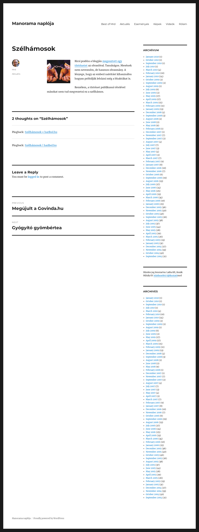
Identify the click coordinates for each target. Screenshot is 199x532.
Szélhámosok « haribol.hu (41, 132)
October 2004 (152, 253)
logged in (33, 176)
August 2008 (152, 119)
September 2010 (154, 63)
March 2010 (151, 70)
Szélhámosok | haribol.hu (41, 145)
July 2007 (150, 145)
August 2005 (152, 220)
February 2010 (153, 73)
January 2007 (152, 164)
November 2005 (154, 210)
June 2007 (151, 148)
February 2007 (153, 161)
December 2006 (154, 168)
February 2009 (153, 106)
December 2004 (153, 246)
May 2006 (151, 191)
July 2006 (150, 184)
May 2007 (150, 151)
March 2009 (152, 102)
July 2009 (150, 89)
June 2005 (151, 227)
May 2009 (151, 96)
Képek (157, 24)
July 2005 (150, 223)
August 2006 (152, 181)
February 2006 (153, 200)
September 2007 (154, 138)
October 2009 (152, 79)
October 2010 (152, 60)
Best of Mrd (108, 24)
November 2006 (154, 171)
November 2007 (154, 135)
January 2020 (152, 56)
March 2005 (152, 236)
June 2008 (151, 122)
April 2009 (151, 99)
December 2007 (153, 132)
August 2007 (152, 142)
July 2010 (150, 66)
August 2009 (152, 86)
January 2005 (152, 243)
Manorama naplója (33, 23)
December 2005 (153, 207)
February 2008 (153, 128)
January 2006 (152, 204)
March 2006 (152, 197)
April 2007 (151, 155)
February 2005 (153, 240)
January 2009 (152, 109)
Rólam (183, 24)
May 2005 (150, 230)
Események (141, 24)
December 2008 (153, 112)
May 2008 (150, 125)
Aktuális (125, 24)
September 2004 (154, 256)
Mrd (14, 69)
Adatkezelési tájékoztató (166, 275)
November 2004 (154, 250)
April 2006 (151, 194)
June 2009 (151, 92)
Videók (170, 24)
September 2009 (154, 83)
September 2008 (154, 115)
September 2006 (154, 178)
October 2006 (152, 174)
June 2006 (151, 187)
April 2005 (151, 233)
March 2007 (152, 158)
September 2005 (154, 217)
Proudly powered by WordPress (48, 518)
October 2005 (152, 214)
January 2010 (152, 76)
